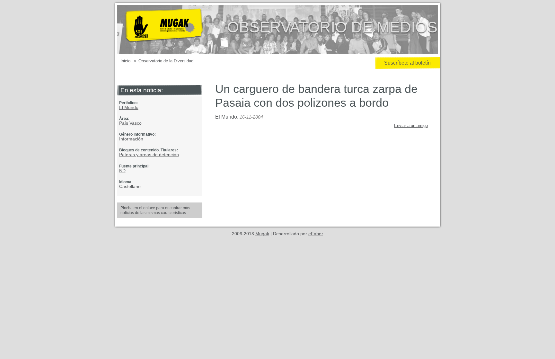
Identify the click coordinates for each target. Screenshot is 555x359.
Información (131, 138)
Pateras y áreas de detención (149, 154)
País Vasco (130, 123)
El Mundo (128, 107)
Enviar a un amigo (411, 125)
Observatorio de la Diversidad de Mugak (174, 29)
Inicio (125, 60)
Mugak (262, 233)
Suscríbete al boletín (407, 63)
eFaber (315, 233)
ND (122, 170)
